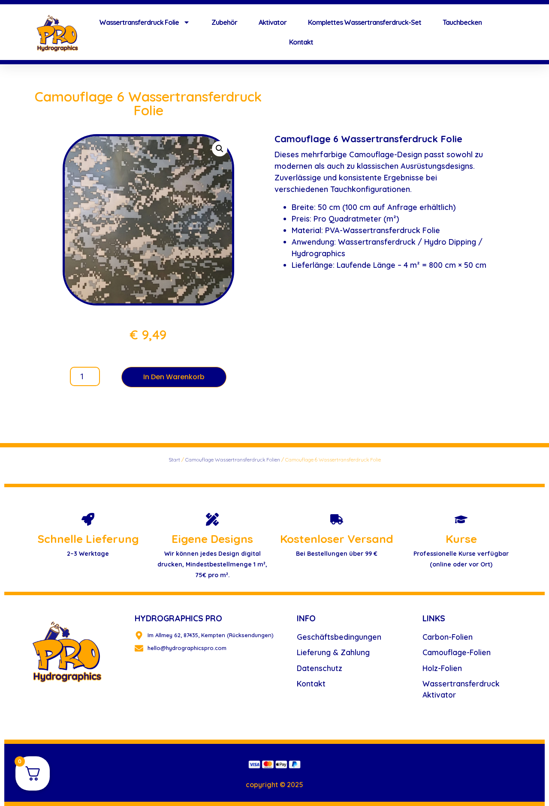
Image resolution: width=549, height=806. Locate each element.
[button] (219, 148)
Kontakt (301, 42)
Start (174, 459)
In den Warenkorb (174, 377)
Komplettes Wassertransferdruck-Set (364, 22)
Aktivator (273, 22)
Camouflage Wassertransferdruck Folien (232, 459)
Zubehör (224, 22)
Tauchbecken (462, 22)
